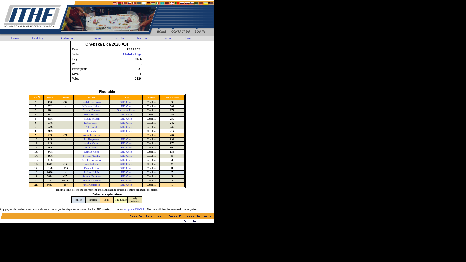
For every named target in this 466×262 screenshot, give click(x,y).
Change (65, 97)
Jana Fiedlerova (91, 184)
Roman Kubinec (92, 176)
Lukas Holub (91, 172)
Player (91, 97)
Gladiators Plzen (126, 110)
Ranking (37, 38)
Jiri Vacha (91, 131)
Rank (50, 97)
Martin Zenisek (91, 110)
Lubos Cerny (91, 123)
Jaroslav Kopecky (91, 160)
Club (126, 97)
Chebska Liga (132, 54)
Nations (142, 38)
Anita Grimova (91, 135)
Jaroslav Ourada (91, 143)
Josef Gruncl (91, 147)
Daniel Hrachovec (92, 102)
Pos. (35, 97)
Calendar (67, 38)
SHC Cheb (126, 102)
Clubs (120, 38)
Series (167, 38)
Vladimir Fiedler (91, 180)
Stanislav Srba (92, 114)
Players (96, 38)
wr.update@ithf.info (134, 209)
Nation (151, 97)
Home (15, 38)
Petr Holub (91, 127)
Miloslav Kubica (91, 106)
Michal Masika (91, 156)
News (187, 38)
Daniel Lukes (91, 168)
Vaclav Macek (92, 118)
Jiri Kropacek (91, 139)
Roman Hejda (91, 151)
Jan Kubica (91, 164)
